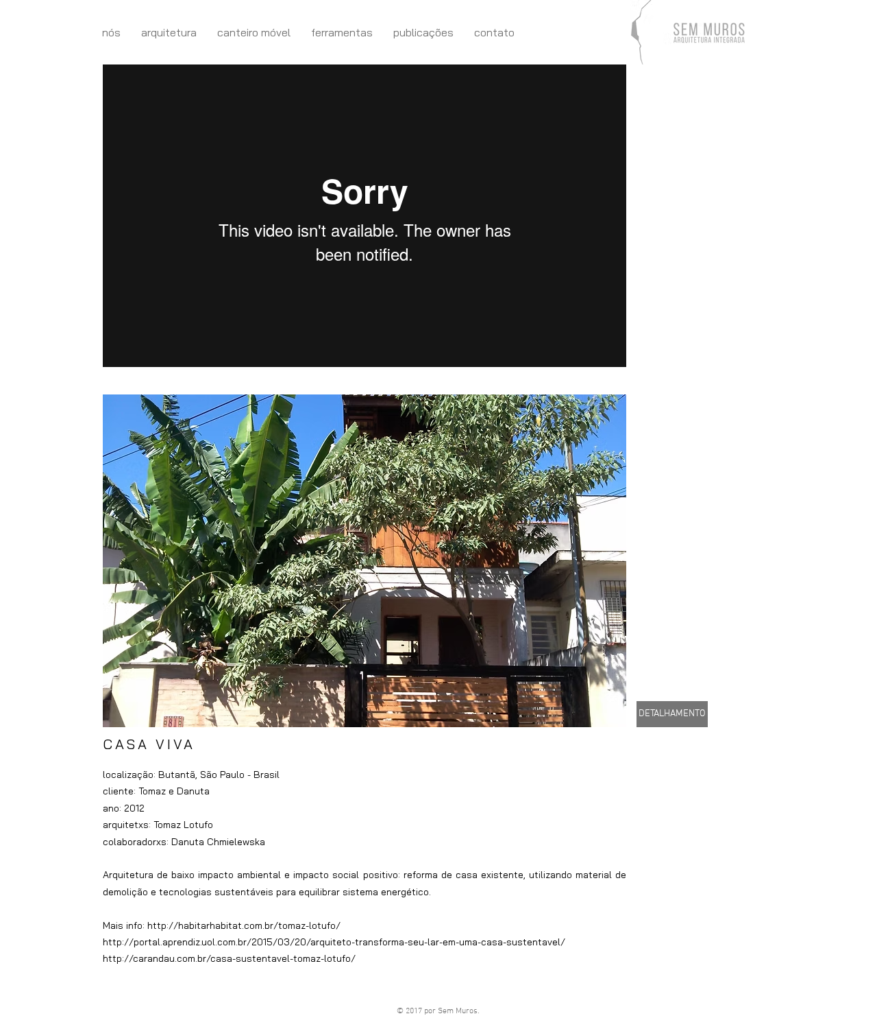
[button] (364, 560)
